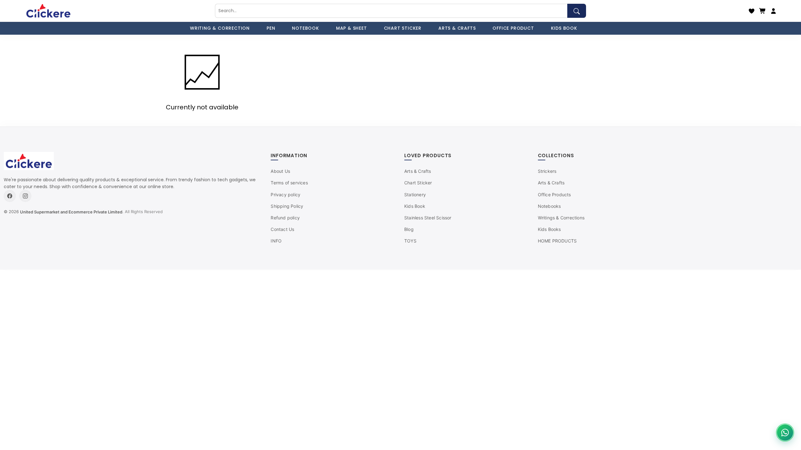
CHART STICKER (402, 28)
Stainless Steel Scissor (428, 217)
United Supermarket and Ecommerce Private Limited (71, 211)
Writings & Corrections (561, 217)
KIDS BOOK (564, 28)
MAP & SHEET (351, 28)
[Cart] (762, 11)
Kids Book (414, 206)
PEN (271, 28)
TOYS (410, 240)
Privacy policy (285, 194)
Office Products (554, 194)
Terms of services (289, 182)
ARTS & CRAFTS (457, 28)
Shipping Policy (287, 206)
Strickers (547, 171)
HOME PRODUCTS (557, 240)
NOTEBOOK (305, 28)
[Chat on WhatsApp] (785, 432)
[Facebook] (10, 196)
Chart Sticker (418, 182)
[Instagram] (25, 196)
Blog (409, 229)
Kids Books (549, 229)
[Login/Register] (773, 11)
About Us (280, 171)
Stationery (415, 194)
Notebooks (549, 206)
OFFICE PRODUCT (513, 28)
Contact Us (282, 229)
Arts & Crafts (417, 171)
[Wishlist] (751, 11)
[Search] (576, 11)
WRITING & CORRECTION (220, 28)
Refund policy (285, 217)
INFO (276, 240)
